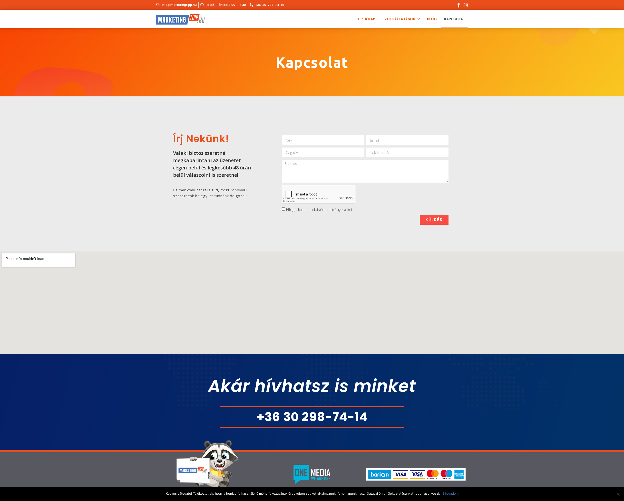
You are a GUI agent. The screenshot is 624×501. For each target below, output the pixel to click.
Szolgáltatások (398, 19)
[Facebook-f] (458, 5)
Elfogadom (450, 493)
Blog (432, 19)
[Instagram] (465, 5)
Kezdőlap (366, 19)
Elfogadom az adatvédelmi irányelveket (319, 209)
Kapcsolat (454, 19)
